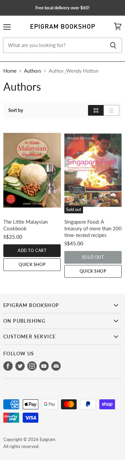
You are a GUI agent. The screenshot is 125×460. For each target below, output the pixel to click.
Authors (32, 71)
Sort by (15, 110)
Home (10, 71)
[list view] (111, 110)
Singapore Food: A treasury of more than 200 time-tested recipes (93, 228)
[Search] (113, 45)
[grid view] (96, 110)
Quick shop (32, 264)
